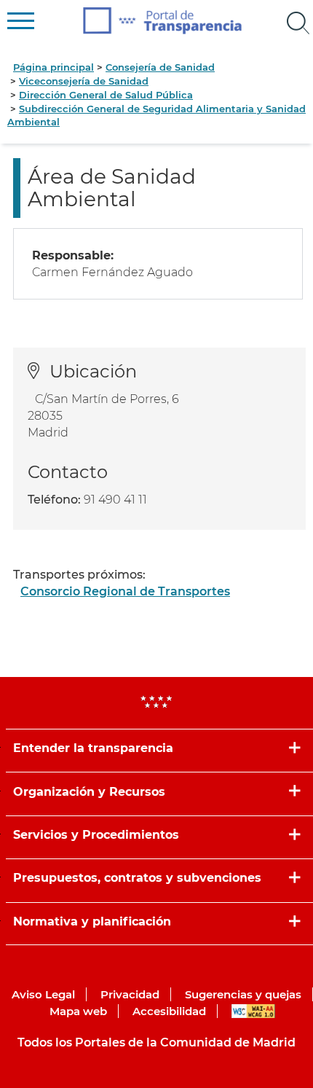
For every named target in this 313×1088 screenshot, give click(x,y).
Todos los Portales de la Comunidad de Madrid (156, 1042)
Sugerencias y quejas (243, 994)
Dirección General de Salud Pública (106, 95)
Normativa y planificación (92, 921)
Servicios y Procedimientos (96, 835)
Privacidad (129, 994)
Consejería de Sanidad (160, 67)
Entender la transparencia (93, 748)
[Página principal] (162, 20)
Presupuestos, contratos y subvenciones (137, 878)
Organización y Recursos (89, 792)
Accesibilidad (169, 1011)
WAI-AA (253, 1011)
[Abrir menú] (298, 23)
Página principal (53, 67)
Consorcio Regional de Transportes (125, 591)
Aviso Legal (43, 994)
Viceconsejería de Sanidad (83, 81)
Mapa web (78, 1011)
